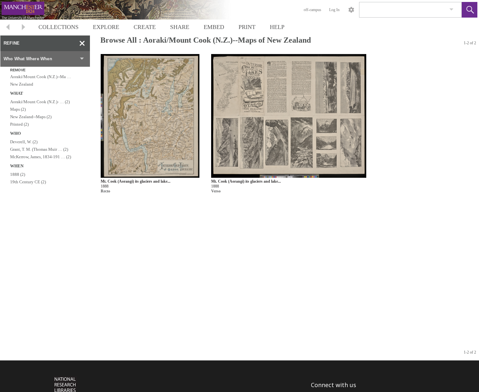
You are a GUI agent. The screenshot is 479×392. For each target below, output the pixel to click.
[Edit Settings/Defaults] (351, 10)
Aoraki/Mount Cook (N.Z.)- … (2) (40, 101)
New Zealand (21, 84)
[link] (451, 9)
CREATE (145, 27)
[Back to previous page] (8, 28)
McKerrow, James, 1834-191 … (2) (40, 156)
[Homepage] (123, 10)
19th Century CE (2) (28, 181)
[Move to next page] (23, 28)
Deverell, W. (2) (23, 141)
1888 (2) (17, 174)
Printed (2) (19, 124)
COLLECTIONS (58, 27)
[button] (469, 10)
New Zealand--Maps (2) (30, 116)
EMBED (214, 27)
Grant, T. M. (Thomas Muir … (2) (39, 149)
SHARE (179, 27)
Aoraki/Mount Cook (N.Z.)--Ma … (40, 76)
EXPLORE (106, 27)
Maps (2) (18, 109)
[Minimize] (82, 43)
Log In (334, 9)
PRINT (247, 27)
